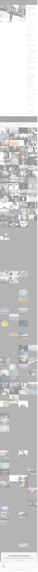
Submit (4, 566)
